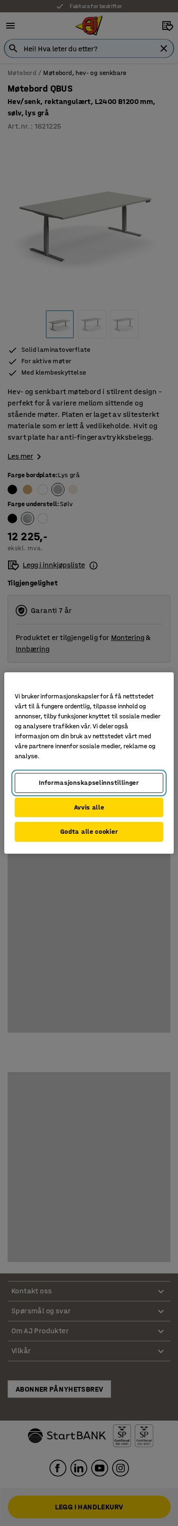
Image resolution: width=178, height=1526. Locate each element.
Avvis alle (89, 807)
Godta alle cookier (89, 832)
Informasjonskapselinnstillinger (89, 783)
